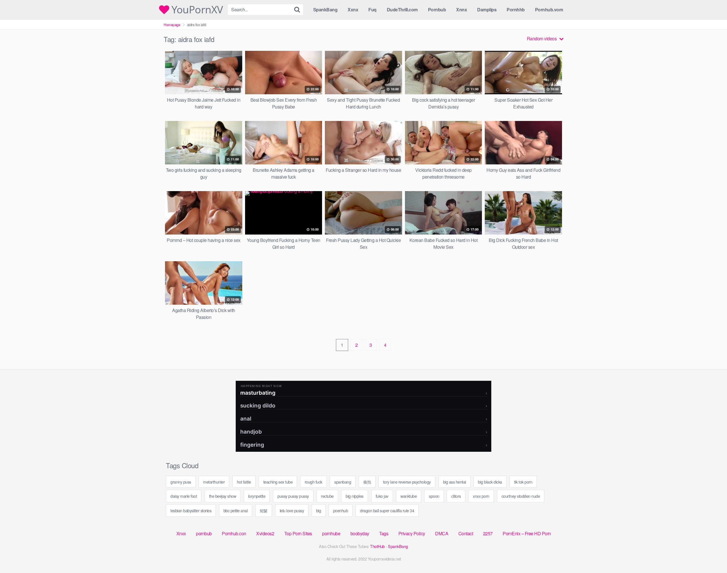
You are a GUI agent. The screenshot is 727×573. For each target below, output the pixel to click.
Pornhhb (516, 9)
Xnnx (461, 9)
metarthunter (214, 482)
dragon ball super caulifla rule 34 (387, 510)
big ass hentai (454, 482)
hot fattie (244, 482)
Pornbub (437, 9)
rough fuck (313, 482)
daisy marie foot (183, 496)
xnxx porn (481, 496)
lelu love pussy (292, 510)
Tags (383, 533)
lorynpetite (257, 496)
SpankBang (325, 9)
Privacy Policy (411, 533)
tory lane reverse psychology (407, 482)
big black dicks (490, 482)
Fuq (372, 9)
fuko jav (382, 496)
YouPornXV (196, 10)
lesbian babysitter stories (190, 510)
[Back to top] (711, 555)
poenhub (340, 510)
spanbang (342, 482)
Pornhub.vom (549, 9)
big (318, 510)
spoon (434, 496)
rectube (327, 496)
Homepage (172, 24)
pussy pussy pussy (293, 496)
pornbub (204, 533)
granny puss (180, 482)
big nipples (355, 496)
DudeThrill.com (402, 9)
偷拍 (367, 482)
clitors (456, 496)
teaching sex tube (278, 482)
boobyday (359, 533)
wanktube (408, 496)
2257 (488, 533)
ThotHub (377, 546)
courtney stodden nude (521, 496)
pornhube (331, 533)
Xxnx (353, 9)
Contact (465, 533)
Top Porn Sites (298, 533)
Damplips (486, 9)
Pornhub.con (234, 533)
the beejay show (222, 496)
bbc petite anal (235, 510)
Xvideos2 (265, 533)
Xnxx (181, 533)
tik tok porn (523, 482)
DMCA (441, 533)
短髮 (264, 510)
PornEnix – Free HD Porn (527, 533)
